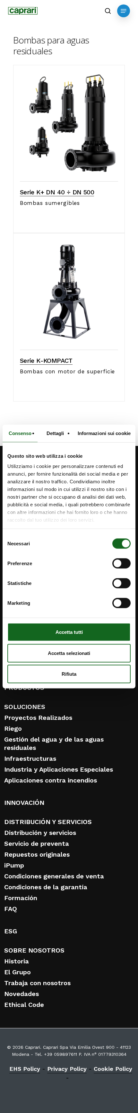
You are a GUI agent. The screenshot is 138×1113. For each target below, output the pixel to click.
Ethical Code (24, 1004)
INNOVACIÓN (24, 802)
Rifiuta (69, 674)
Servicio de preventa (36, 843)
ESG (10, 931)
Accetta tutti (69, 632)
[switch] (121, 563)
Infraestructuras (30, 758)
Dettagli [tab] (55, 433)
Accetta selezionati (69, 653)
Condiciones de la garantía (45, 887)
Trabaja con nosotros (37, 983)
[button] (123, 11)
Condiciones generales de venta (54, 876)
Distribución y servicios (40, 833)
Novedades (21, 994)
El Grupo (17, 972)
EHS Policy (24, 1068)
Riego (13, 728)
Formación (20, 898)
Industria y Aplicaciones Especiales (58, 769)
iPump (14, 865)
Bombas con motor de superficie (67, 371)
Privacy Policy (67, 1068)
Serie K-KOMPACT (46, 360)
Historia (16, 961)
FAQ (10, 909)
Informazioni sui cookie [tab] (104, 433)
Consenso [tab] (20, 433)
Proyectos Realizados (38, 717)
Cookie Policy (113, 1068)
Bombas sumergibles (50, 203)
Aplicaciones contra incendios (50, 780)
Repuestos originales (37, 854)
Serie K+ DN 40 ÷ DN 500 (57, 192)
